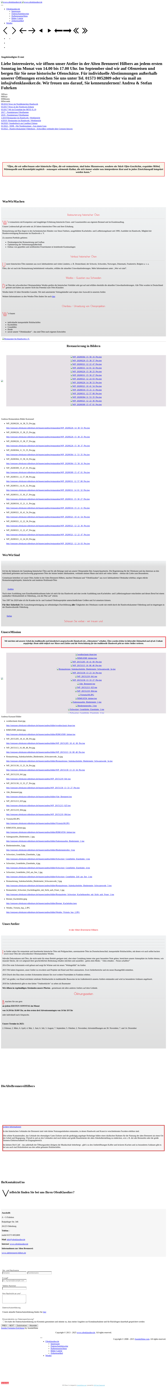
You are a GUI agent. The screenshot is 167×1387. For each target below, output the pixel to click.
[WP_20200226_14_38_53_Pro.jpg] (86, 382)
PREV (4, 1326)
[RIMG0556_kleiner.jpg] (86, 698)
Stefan (9, 616)
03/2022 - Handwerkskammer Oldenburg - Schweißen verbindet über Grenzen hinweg (37, 129)
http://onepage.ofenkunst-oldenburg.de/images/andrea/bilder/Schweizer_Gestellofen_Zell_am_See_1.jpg (49, 877)
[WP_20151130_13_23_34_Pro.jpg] (86, 673)
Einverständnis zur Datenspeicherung (18, 1319)
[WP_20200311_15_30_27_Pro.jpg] (86, 375)
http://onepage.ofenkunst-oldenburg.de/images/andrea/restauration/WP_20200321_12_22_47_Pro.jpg (48, 535)
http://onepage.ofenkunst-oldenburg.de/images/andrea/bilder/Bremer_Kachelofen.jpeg (41, 903)
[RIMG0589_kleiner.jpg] (86, 658)
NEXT (11, 1326)
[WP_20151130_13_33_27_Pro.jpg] (86, 680)
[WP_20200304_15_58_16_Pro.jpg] (86, 357)
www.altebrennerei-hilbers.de (14, 1253)
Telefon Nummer (9, 1286)
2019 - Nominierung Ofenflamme (15, 115)
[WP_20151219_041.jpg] (86, 676)
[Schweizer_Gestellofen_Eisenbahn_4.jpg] (86, 713)
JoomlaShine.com (142, 1339)
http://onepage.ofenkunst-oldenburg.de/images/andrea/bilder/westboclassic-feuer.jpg (40, 725)
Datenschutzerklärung (11, 1308)
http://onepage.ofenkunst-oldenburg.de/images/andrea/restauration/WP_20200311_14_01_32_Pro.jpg (48, 490)
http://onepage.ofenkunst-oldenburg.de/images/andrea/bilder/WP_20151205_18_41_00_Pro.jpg (45, 743)
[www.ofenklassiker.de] (21, 2)
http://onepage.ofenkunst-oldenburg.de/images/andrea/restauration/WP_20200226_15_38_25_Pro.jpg (48, 437)
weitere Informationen (12, 1127)
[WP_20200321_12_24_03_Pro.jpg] (86, 379)
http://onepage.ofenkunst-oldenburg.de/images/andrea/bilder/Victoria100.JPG (38, 823)
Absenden (33, 1326)
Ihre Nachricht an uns (11, 1293)
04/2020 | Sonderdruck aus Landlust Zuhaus (19, 123)
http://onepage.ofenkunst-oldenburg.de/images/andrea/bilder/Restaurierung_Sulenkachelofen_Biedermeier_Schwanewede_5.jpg (59, 885)
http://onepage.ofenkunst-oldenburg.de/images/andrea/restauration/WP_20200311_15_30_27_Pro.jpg (48, 499)
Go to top (5, 1383)
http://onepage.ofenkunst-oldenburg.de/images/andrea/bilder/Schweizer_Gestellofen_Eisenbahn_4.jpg (48, 868)
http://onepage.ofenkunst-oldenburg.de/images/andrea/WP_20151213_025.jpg (38, 805)
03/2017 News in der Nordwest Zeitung (17, 107)
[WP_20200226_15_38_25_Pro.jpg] (86, 371)
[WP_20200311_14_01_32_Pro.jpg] (86, 368)
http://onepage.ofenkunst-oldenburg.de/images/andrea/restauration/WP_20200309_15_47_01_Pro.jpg (48, 472)
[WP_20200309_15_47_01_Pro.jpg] (86, 404)
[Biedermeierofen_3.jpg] (86, 706)
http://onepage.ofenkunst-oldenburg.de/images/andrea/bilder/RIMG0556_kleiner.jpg (40, 832)
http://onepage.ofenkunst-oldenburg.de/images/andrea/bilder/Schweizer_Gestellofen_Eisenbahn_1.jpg (48, 859)
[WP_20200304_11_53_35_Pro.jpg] (86, 397)
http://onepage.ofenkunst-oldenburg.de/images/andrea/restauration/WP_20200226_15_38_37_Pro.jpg (48, 446)
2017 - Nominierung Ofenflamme (15, 112)
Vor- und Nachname (10, 1270)
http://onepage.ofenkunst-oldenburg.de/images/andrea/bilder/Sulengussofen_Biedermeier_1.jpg (45, 841)
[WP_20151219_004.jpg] (86, 691)
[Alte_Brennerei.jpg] (86, 684)
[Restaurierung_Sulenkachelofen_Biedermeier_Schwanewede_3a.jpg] (86, 669)
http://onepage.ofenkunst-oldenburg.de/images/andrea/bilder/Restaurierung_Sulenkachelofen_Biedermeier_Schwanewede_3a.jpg (59, 761)
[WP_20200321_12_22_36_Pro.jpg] (86, 401)
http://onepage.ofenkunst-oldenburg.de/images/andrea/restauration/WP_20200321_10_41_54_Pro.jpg (48, 517)
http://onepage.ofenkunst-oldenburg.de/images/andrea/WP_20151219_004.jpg (38, 814)
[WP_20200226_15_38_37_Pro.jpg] (86, 360)
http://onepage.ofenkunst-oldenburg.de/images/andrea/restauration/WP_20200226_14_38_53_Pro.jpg (48, 428)
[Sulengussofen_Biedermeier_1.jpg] (86, 702)
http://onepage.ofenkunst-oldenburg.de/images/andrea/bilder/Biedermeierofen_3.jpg (40, 850)
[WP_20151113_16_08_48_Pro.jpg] (86, 665)
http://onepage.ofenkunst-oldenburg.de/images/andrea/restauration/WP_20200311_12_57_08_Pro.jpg (48, 481)
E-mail (5, 1278)
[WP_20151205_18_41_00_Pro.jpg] (86, 662)
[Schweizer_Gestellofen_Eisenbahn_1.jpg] (86, 709)
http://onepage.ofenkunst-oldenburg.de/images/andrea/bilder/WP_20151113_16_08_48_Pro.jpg (45, 752)
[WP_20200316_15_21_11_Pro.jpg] (86, 390)
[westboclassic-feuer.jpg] (86, 654)
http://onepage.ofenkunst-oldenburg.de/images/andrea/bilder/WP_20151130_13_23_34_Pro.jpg (45, 770)
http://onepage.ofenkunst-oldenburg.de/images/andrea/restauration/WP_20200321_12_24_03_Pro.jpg (48, 543)
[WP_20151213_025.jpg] (86, 687)
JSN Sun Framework (99, 1385)
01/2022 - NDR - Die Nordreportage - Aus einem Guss (23, 126)
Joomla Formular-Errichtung (12, 1328)
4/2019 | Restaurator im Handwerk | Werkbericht (21, 120)
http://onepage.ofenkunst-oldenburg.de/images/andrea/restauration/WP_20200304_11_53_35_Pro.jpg (48, 454)
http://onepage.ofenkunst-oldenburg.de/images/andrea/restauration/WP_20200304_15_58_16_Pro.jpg (48, 463)
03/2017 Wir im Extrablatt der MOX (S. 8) (18, 109)
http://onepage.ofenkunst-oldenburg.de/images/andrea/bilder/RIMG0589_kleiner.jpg (40, 734)
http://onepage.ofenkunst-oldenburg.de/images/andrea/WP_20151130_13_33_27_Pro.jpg (43, 788)
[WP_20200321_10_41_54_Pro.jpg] (86, 386)
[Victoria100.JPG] (86, 695)
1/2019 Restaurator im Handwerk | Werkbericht (20, 118)
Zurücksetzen (22, 1326)
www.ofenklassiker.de (19, 1244)
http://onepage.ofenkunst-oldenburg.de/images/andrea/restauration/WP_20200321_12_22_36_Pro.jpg (48, 526)
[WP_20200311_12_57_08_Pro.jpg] (86, 393)
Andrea (10, 589)
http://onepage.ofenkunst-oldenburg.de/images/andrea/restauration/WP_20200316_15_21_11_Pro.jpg (48, 508)
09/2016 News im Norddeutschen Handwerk (19, 104)
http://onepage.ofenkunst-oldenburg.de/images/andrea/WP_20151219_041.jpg (38, 779)
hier (53, 296)
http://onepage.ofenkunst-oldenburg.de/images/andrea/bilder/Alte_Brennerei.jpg (39, 797)
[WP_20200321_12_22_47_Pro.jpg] (86, 364)
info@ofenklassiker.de (16, 1239)
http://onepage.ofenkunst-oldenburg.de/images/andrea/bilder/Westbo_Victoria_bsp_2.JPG (43, 912)
